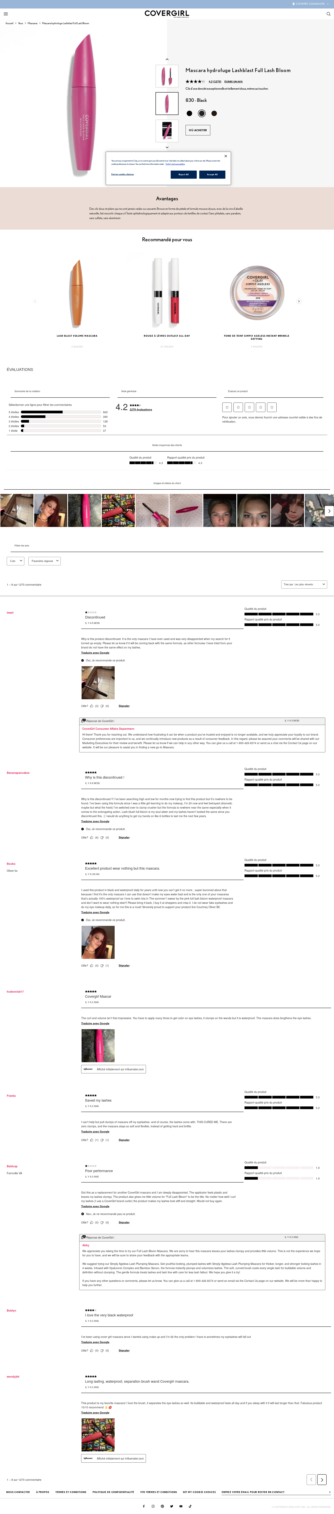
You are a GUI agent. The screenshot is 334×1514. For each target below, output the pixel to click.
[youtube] (181, 1506)
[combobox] (307, 584)
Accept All (212, 174)
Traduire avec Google (95, 652)
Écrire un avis (233, 82)
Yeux (20, 23)
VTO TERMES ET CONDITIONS (158, 1492)
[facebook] (144, 1506)
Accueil (9, 23)
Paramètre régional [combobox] (42, 561)
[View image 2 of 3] (167, 131)
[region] (168, 168)
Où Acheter (198, 130)
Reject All (184, 174)
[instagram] (153, 1506)
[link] (141, 406)
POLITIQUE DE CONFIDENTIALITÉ (113, 1492)
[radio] (189, 113)
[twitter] (172, 1506)
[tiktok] (190, 1506)
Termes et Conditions (70, 1492)
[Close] (226, 156)
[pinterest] (162, 1506)
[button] (227, 407)
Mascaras (32, 23)
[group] (83, 103)
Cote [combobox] (12, 561)
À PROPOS (42, 1492)
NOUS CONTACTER (18, 1492)
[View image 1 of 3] (167, 103)
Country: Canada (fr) (310, 3)
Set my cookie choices (199, 1492)
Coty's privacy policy (175, 164)
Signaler (124, 705)
